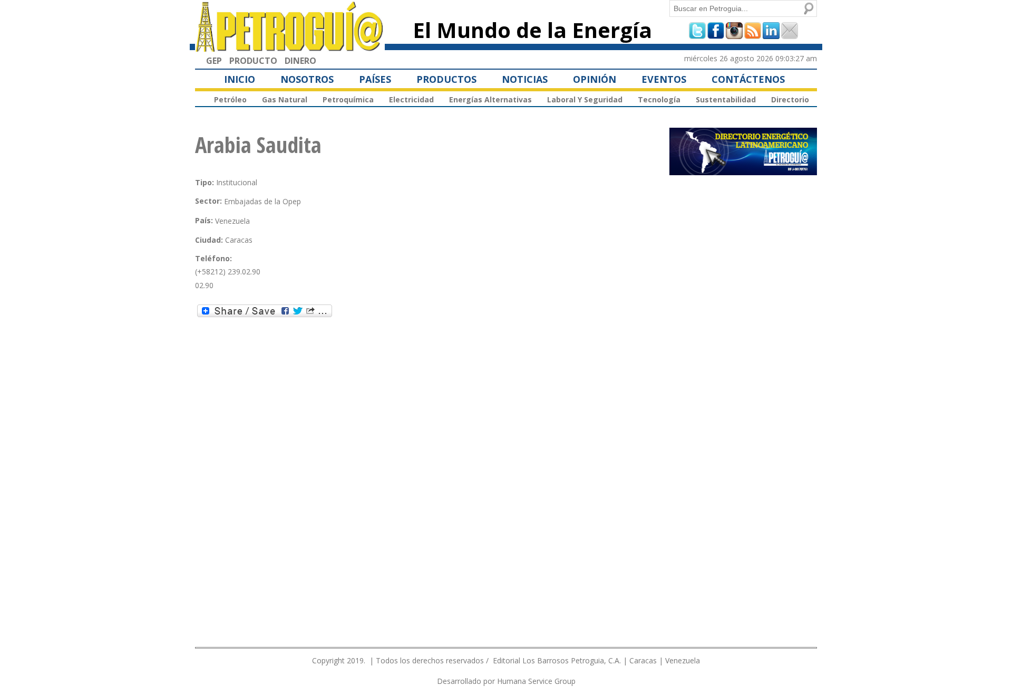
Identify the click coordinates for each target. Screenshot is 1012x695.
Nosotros (307, 79)
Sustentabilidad (726, 99)
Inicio (239, 79)
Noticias (525, 79)
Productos (446, 79)
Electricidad (411, 99)
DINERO (300, 60)
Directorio (790, 99)
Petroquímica (348, 99)
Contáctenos (748, 79)
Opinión (594, 79)
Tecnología (659, 99)
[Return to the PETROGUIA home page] (290, 47)
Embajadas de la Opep (262, 201)
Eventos (663, 79)
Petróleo (230, 99)
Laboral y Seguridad (584, 99)
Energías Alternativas (490, 99)
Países (375, 79)
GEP (214, 60)
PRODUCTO (253, 60)
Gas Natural (284, 99)
